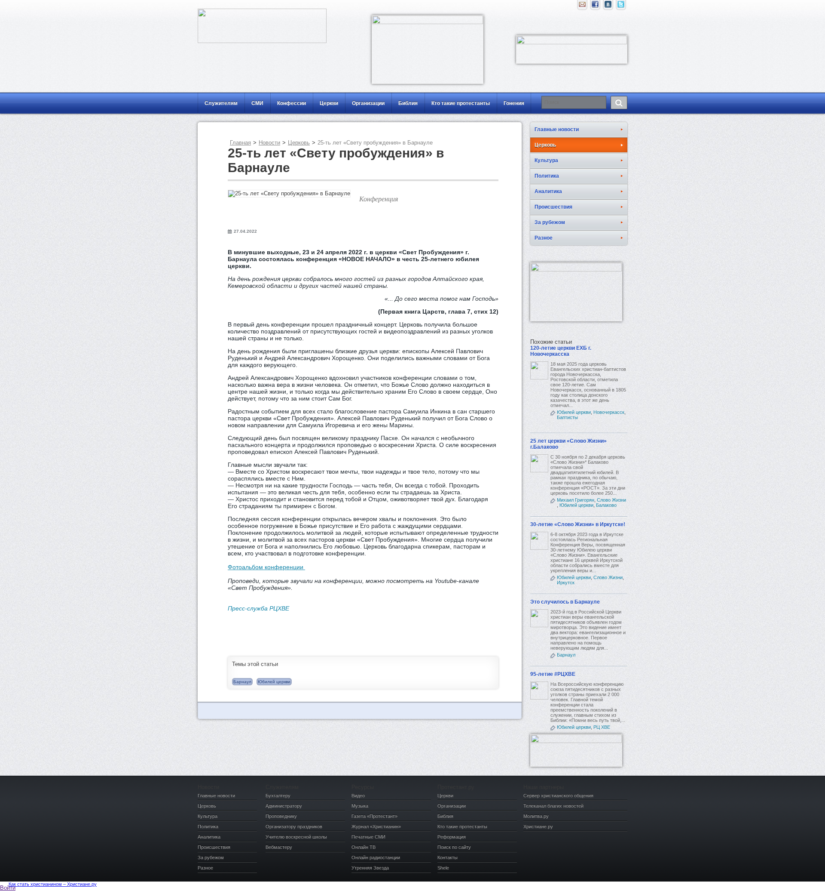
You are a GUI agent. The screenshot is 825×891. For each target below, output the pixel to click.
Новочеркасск (608, 412)
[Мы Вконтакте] (608, 6)
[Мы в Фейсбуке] (595, 6)
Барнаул (242, 681)
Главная (240, 142)
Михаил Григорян (575, 500)
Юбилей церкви (274, 681)
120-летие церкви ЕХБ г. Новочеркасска (560, 351)
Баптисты (567, 417)
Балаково (606, 505)
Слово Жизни (611, 500)
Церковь (299, 142)
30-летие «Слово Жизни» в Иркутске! (577, 524)
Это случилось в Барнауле (565, 602)
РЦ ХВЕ (601, 727)
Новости (269, 142)
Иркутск (565, 582)
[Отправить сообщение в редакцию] (582, 6)
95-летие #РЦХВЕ (552, 674)
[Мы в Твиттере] (620, 6)
